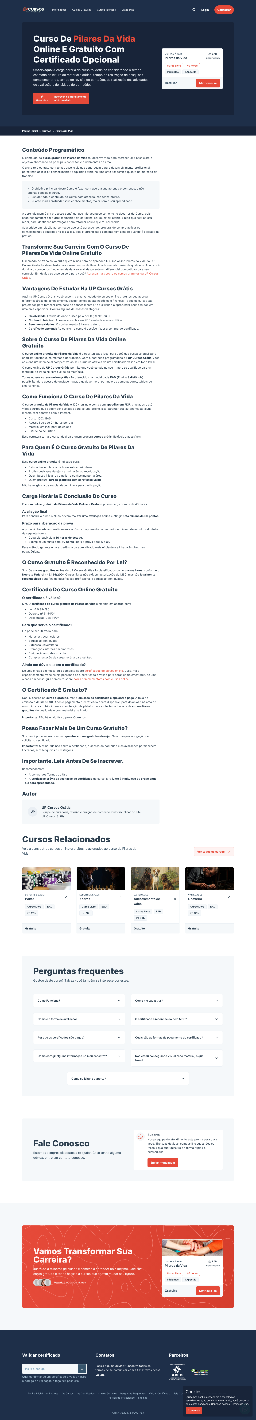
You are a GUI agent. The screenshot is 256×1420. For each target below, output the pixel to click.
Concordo (194, 1410)
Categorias (128, 9)
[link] (33, 9)
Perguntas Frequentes (133, 1393)
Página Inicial (30, 130)
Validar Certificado (159, 1393)
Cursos (46, 130)
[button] (82, 1368)
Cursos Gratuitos (81, 9)
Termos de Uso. (240, 1403)
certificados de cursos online (104, 670)
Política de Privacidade (121, 1397)
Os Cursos (67, 1393)
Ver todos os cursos (211, 851)
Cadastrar (224, 9)
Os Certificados (86, 1393)
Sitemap (143, 1397)
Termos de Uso (57, 774)
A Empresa (52, 1393)
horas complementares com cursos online (101, 679)
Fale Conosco (181, 1393)
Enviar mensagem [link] (162, 1162)
